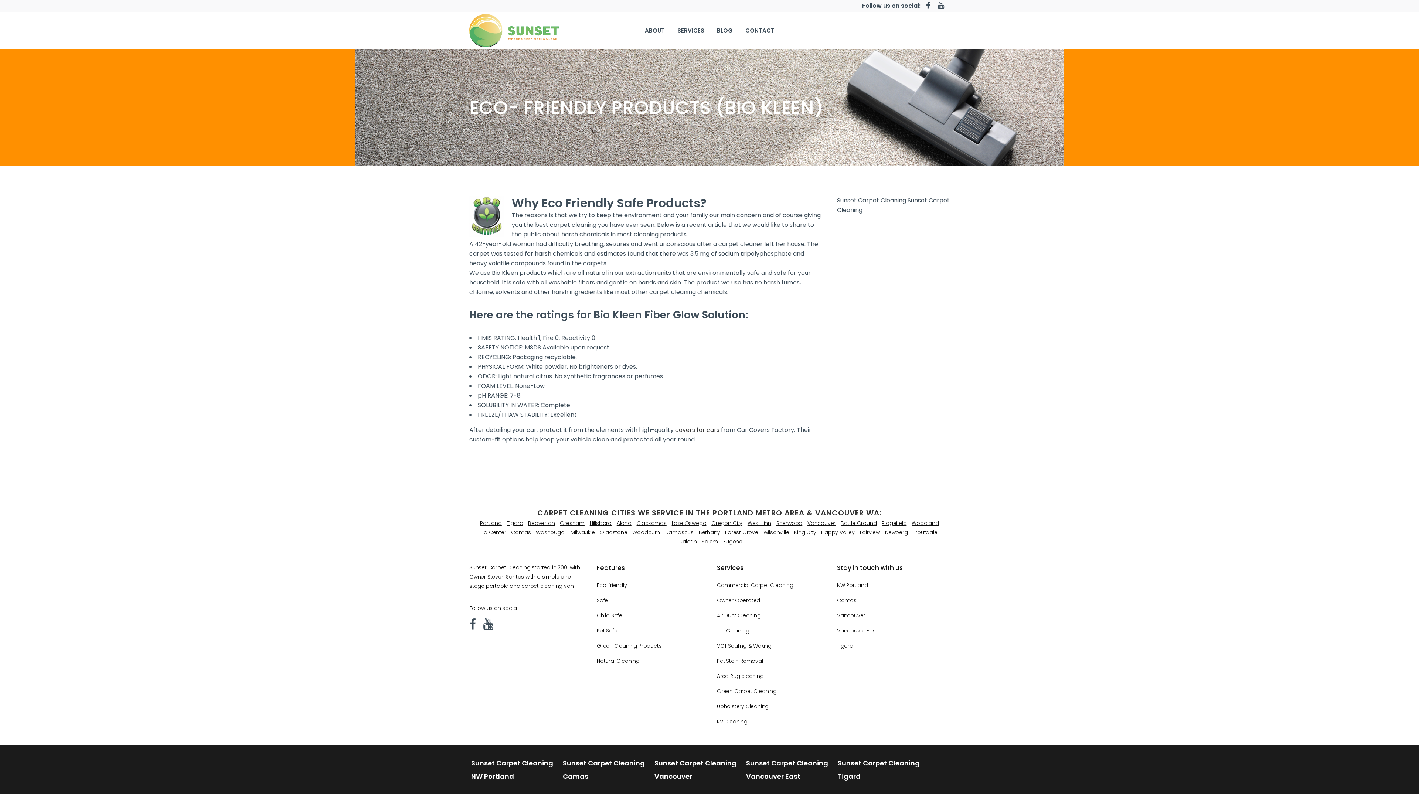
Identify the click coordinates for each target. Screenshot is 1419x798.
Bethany (709, 532)
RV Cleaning (732, 721)
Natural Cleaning (618, 661)
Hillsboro (601, 523)
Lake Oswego (689, 523)
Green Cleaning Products (629, 645)
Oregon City (726, 523)
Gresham (572, 523)
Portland (490, 523)
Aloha (624, 523)
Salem (710, 541)
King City (805, 532)
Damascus (679, 532)
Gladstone (613, 532)
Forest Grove (741, 532)
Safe (602, 600)
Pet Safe (607, 630)
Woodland (925, 523)
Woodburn (646, 532)
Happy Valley (838, 532)
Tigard (515, 523)
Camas (521, 532)
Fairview (870, 532)
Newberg (896, 532)
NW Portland (852, 585)
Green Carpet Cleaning (747, 691)
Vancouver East (857, 630)
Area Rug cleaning (740, 676)
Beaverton (541, 523)
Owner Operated (738, 600)
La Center (493, 532)
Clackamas (652, 523)
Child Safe (609, 615)
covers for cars (697, 430)
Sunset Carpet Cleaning (871, 200)
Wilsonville (776, 532)
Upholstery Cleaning (743, 706)
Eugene (732, 541)
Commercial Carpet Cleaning (755, 585)
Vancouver (821, 523)
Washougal (550, 532)
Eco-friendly (612, 585)
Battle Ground (859, 523)
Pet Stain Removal (740, 661)
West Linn (759, 523)
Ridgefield (894, 523)
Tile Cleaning (733, 630)
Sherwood (789, 523)
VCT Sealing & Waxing (744, 645)
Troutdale (925, 532)
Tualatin (687, 541)
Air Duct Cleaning (739, 615)
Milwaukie (583, 532)
